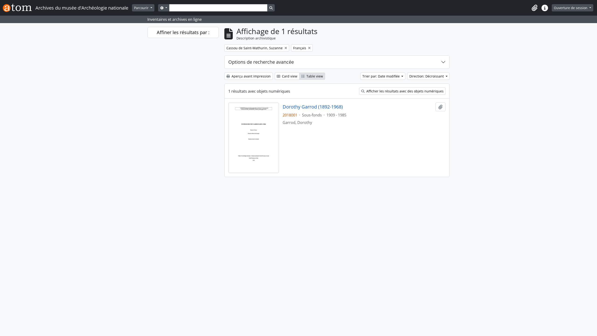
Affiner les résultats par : (183, 32)
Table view (314, 76)
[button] (534, 8)
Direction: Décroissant (427, 76)
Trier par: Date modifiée (381, 76)
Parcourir (141, 8)
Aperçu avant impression (251, 76)
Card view (289, 76)
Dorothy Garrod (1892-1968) (313, 107)
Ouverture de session (571, 8)
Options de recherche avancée (261, 62)
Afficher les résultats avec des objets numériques (404, 91)
